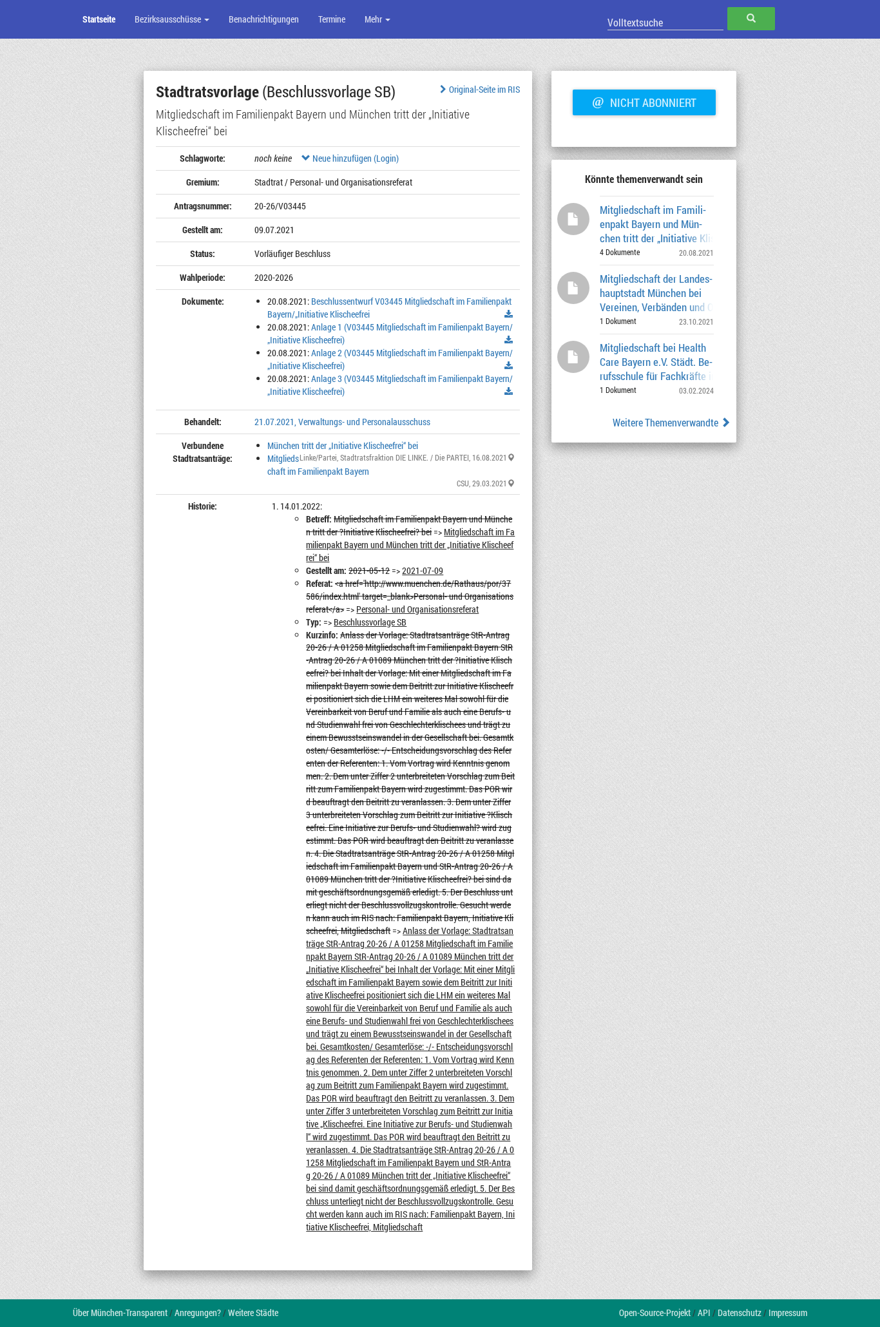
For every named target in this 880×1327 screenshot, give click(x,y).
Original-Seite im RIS (484, 89)
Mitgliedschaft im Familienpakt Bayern (318, 464)
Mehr (374, 19)
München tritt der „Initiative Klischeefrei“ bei (342, 445)
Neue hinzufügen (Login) (355, 158)
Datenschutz (739, 1312)
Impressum (788, 1312)
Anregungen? (198, 1312)
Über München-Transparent (120, 1312)
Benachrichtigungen (264, 19)
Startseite (98, 19)
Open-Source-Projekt (655, 1312)
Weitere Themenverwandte (666, 422)
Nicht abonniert (644, 101)
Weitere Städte (253, 1312)
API (704, 1312)
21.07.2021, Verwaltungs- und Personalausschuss (342, 421)
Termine (331, 19)
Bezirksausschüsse (169, 19)
